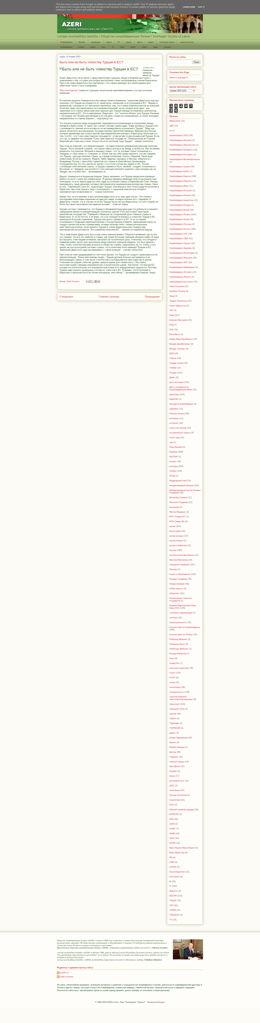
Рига (171, 658)
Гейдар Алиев (176, 363)
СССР (172, 677)
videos (144, 47)
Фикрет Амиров (177, 747)
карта (108, 42)
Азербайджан (66, 42)
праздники (95, 42)
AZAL (172, 838)
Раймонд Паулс (177, 644)
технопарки (175, 687)
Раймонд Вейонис (178, 639)
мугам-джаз (175, 531)
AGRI (172, 824)
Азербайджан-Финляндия (182, 253)
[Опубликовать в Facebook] (96, 281)
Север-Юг (174, 663)
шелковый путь (176, 780)
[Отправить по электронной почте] (87, 281)
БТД (171, 325)
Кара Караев (175, 447)
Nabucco (173, 891)
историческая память (179, 432)
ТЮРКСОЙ (174, 728)
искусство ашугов (177, 428)
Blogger (161, 1002)
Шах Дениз (174, 766)
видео (150, 42)
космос (172, 461)
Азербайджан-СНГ (178, 234)
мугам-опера (175, 540)
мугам (172, 526)
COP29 (172, 867)
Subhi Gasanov (66, 977)
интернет (173, 423)
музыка (172, 550)
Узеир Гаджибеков (178, 737)
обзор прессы (176, 588)
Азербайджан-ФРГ (178, 262)
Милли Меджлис (177, 512)
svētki (92, 47)
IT (170, 886)
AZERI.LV (64, 973)
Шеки (172, 776)
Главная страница (109, 296)
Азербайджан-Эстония (180, 272)
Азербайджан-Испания (180, 190)
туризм (172, 713)
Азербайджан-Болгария (181, 154)
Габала (172, 358)
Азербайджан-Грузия (179, 166)
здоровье (173, 408)
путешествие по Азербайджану (184, 627)
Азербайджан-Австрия (180, 140)
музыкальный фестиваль (181, 555)
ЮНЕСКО (174, 814)
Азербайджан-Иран (179, 186)
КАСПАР (173, 456)
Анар (171, 296)
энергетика (174, 800)
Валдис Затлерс (177, 348)
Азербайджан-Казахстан (181, 200)
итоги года (174, 437)
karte (103, 47)
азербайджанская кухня (181, 281)
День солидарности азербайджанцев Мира (180, 388)
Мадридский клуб (178, 480)
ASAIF (172, 828)
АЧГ (171, 310)
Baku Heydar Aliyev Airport (182, 848)
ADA (171, 819)
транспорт (174, 704)
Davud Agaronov (177, 872)
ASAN (172, 833)
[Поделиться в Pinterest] (98, 281)
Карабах (173, 452)
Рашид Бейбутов (177, 653)
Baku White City (176, 852)
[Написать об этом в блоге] (90, 281)
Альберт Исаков (177, 291)
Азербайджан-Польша (180, 224)
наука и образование (179, 574)
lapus (155, 47)
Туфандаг (174, 723)
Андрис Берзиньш (178, 301)
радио (128, 42)
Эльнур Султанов (178, 795)
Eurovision (174, 876)
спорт (172, 672)
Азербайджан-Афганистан (182, 145)
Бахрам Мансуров (178, 320)
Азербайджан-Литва (179, 219)
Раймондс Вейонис (178, 648)
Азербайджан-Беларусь (181, 149)
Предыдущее (152, 296)
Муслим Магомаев (178, 560)
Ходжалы (173, 757)
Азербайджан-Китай (179, 210)
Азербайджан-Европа (180, 176)
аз (170, 130)
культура (173, 466)
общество (174, 593)
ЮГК (171, 804)
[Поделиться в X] (93, 281)
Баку (171, 315)
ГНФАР (172, 368)
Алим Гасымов (176, 286)
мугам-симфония (178, 545)
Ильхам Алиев (176, 413)
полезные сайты (166, 42)
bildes (133, 47)
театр (172, 682)
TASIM (172, 910)
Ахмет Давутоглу (177, 305)
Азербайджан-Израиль (180, 181)
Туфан (172, 718)
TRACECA (174, 915)
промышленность (178, 622)
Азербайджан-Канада (180, 205)
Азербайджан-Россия (179, 229)
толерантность (176, 692)
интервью (174, 418)
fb (170, 881)
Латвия (82, 42)
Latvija (81, 47)
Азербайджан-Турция (179, 243)
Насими (173, 569)
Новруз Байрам (177, 584)
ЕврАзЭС (173, 399)
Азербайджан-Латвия (179, 214)
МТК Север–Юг (177, 521)
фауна (172, 742)
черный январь (176, 761)
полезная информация (180, 612)
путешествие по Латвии (181, 634)
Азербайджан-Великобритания (184, 159)
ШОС (172, 785)
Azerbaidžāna (66, 47)
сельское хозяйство (179, 668)
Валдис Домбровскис (179, 344)
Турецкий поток (177, 709)
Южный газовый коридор (181, 809)
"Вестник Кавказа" (69, 90)
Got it (201, 7)
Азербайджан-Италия (180, 195)
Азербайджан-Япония (180, 277)
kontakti (167, 47)
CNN (171, 862)
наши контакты (187, 42)
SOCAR (173, 895)
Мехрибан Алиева (178, 497)
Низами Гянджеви (178, 579)
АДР (171, 125)
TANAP (172, 900)
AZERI (172, 843)
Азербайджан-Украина (180, 248)
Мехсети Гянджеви (178, 502)
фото (139, 42)
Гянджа (173, 372)
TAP (171, 905)
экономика (174, 790)
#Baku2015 (174, 121)
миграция (174, 507)
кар (171, 442)
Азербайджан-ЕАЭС (179, 171)
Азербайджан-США (178, 238)
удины (172, 733)
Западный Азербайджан (181, 404)
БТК (171, 329)
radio (122, 47)
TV (118, 42)
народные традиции (179, 564)
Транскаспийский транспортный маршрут (181, 697)
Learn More (189, 7)
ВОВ (171, 353)
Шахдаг (173, 771)
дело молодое (176, 382)
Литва (172, 476)
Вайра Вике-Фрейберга (180, 339)
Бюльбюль (174, 334)
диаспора (174, 394)
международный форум (181, 485)
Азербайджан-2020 (178, 135)
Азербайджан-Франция (180, 257)
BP (170, 857)
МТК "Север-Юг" (177, 516)
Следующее (66, 296)
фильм (172, 752)
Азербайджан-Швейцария (182, 267)
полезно (173, 617)
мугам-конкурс (176, 536)
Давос (172, 377)
